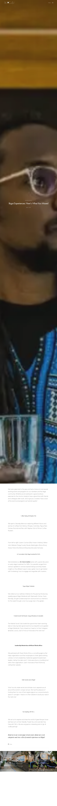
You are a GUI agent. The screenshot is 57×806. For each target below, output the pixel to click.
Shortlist (19, 548)
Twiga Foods (21, 545)
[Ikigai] (9, 2)
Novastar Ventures (37, 548)
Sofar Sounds (12, 687)
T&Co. (16, 724)
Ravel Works (39, 662)
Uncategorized (28, 200)
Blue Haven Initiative (36, 542)
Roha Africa (42, 545)
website (33, 694)
